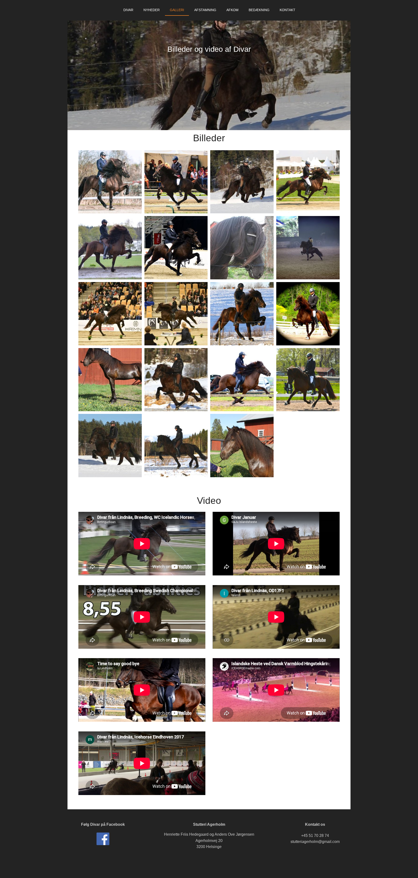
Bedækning (259, 10)
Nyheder (151, 10)
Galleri (177, 10)
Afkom (232, 10)
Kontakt (287, 10)
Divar (128, 10)
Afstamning (205, 10)
